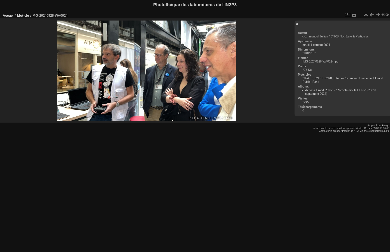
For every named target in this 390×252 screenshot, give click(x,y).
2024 (305, 78)
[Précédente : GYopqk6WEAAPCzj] (372, 15)
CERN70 (326, 78)
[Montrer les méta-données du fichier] (354, 15)
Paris (315, 81)
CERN (315, 78)
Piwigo (385, 125)
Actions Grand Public (319, 90)
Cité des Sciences (346, 78)
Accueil (8, 15)
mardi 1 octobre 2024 (316, 44)
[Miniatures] (366, 15)
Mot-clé (23, 15)
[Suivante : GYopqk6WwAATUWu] (378, 15)
